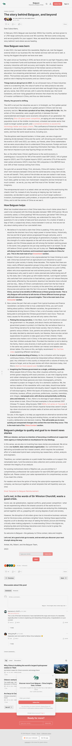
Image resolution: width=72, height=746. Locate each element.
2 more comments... (9, 651)
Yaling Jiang (11, 633)
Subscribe (57, 4)
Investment (37, 254)
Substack (27, 742)
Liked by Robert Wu (14, 613)
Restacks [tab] (15, 590)
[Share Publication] (50, 4)
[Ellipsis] (67, 611)
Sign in (66, 4)
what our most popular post (26, 366)
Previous (11, 578)
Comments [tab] (8, 590)
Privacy (34, 733)
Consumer (11, 300)
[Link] (1, 46)
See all (7, 707)
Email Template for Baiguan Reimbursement (21, 491)
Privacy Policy (49, 708)
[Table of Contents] (2, 373)
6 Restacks (24, 565)
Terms (38, 733)
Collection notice (46, 733)
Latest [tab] (10, 660)
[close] (52, 675)
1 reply (12, 627)
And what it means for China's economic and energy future (22, 670)
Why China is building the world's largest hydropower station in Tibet (25, 666)
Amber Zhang (30, 18)
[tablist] (11, 590)
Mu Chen (15, 18)
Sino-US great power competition (27, 119)
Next (62, 578)
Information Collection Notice (35, 708)
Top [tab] (6, 660)
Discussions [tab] (17, 660)
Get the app (44, 738)
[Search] (46, 4)
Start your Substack (31, 738)
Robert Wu (21, 18)
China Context (9, 11)
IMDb (44, 404)
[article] (36, 670)
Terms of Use (44, 706)
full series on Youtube (55, 404)
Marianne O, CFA (13, 611)
